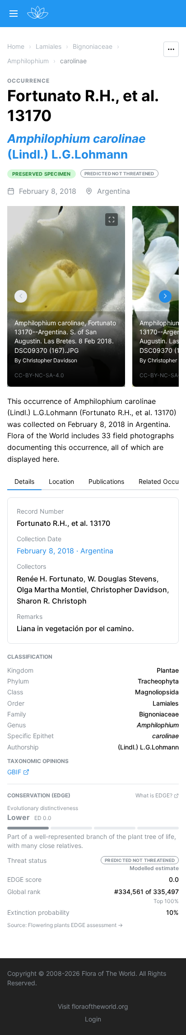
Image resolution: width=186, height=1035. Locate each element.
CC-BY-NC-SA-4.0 (39, 375)
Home (15, 46)
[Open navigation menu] (13, 13)
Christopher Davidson (50, 360)
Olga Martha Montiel (52, 589)
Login (93, 1019)
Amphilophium (28, 61)
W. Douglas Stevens (122, 578)
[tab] (24, 482)
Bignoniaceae (92, 46)
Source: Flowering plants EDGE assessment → (65, 925)
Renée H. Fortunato (50, 578)
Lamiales (48, 46)
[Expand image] (111, 219)
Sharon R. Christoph (52, 600)
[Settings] (20, 296)
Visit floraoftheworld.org (93, 1006)
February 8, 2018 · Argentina (65, 550)
